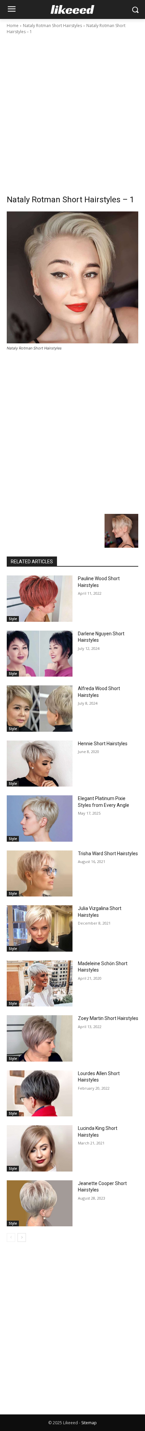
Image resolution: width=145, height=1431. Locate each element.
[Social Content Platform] (72, 9)
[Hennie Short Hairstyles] (39, 764)
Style (13, 618)
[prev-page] (11, 1237)
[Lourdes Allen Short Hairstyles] (39, 1093)
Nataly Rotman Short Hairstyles (52, 25)
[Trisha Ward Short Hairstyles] (39, 873)
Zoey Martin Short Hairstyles (108, 1018)
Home (13, 25)
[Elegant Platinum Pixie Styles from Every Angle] (39, 818)
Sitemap (89, 1423)
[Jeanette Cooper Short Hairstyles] (39, 1203)
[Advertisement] (72, 111)
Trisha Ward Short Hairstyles (108, 853)
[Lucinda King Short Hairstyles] (39, 1148)
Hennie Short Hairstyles (102, 743)
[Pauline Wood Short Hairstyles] (39, 598)
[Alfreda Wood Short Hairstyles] (39, 708)
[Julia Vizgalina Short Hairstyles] (39, 928)
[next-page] (22, 1237)
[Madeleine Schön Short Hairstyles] (39, 983)
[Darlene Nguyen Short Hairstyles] (39, 654)
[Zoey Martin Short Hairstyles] (39, 1038)
